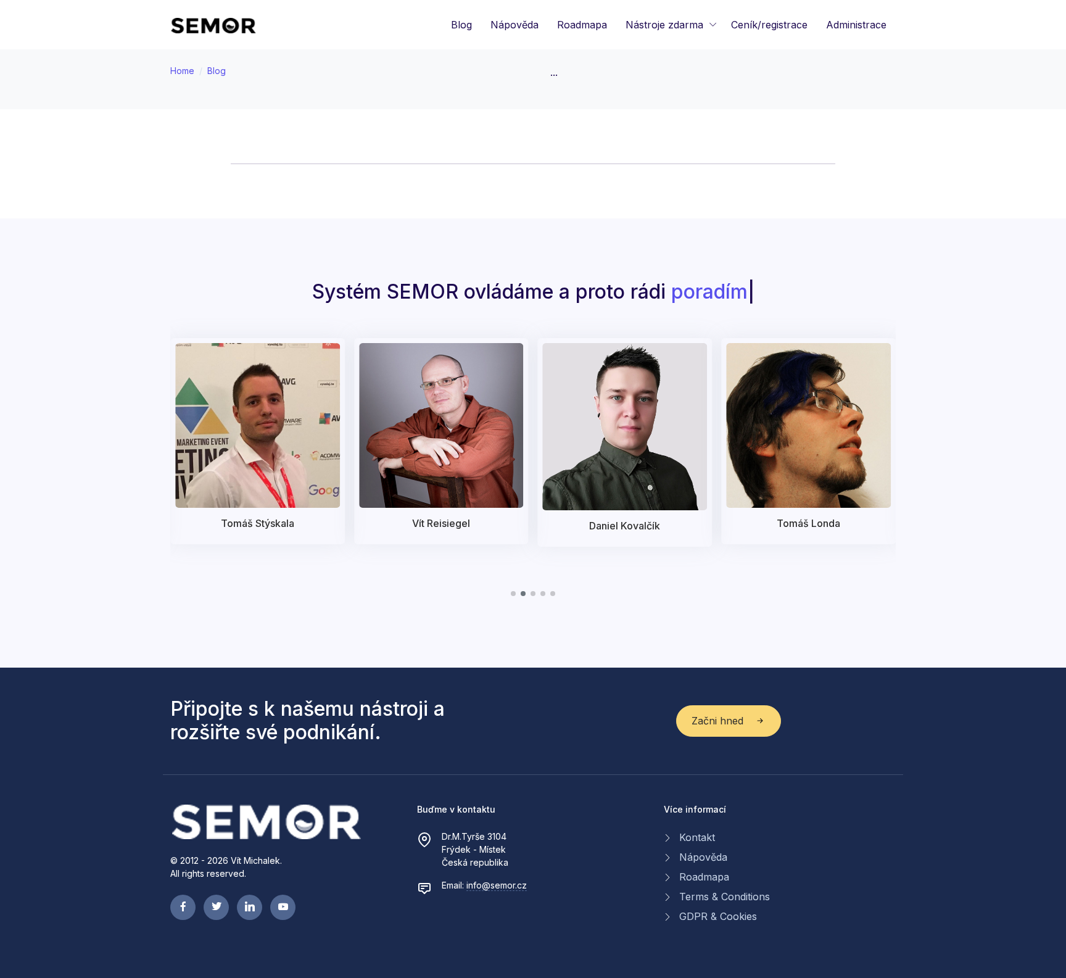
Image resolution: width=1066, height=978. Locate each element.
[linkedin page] (249, 907)
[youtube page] (282, 907)
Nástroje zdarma (664, 25)
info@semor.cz (496, 885)
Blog (461, 25)
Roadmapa (582, 25)
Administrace (856, 25)
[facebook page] (183, 907)
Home (182, 70)
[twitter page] (216, 907)
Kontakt (697, 837)
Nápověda (514, 25)
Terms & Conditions (724, 896)
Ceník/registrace (769, 25)
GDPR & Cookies (718, 916)
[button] (513, 593)
